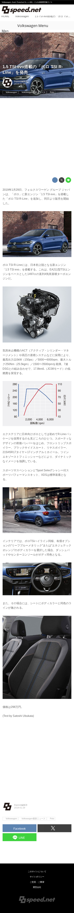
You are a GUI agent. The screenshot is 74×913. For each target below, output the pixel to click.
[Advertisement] (37, 138)
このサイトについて (37, 871)
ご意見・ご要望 (37, 882)
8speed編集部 (20, 81)
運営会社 (37, 887)
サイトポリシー (37, 877)
